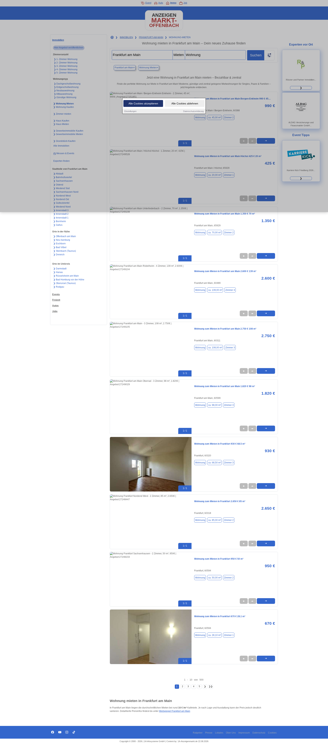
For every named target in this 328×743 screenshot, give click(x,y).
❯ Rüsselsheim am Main (66, 275)
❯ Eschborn (59, 243)
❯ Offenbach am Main (64, 236)
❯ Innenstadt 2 (61, 214)
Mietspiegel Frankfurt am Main (174, 711)
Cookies (272, 732)
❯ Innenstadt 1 (61, 217)
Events (56, 294)
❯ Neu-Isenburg (61, 240)
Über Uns (231, 732)
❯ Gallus (57, 225)
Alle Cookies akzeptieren (143, 103)
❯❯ (211, 686)
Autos (55, 305)
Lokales (219, 732)
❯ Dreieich (59, 254)
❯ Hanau (58, 272)
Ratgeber (198, 732)
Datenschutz (258, 732)
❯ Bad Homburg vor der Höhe (68, 279)
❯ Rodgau (58, 287)
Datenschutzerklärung (193, 111)
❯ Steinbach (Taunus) (64, 251)
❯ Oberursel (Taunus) (64, 283)
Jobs (55, 311)
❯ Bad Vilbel (59, 247)
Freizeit (56, 300)
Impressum (244, 732)
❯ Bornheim (59, 221)
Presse (208, 732)
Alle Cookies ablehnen (184, 103)
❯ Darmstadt (59, 268)
